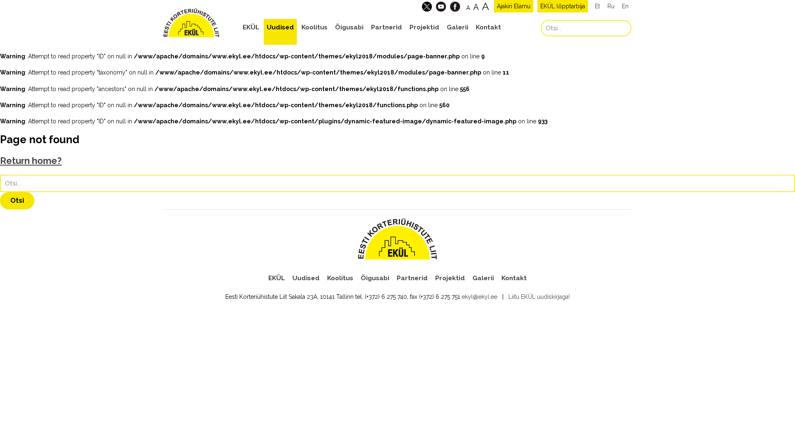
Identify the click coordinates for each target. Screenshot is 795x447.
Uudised (280, 27)
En (625, 6)
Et (597, 6)
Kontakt (488, 27)
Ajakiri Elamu (513, 6)
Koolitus (314, 27)
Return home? (31, 161)
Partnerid (386, 27)
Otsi (17, 200)
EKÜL (251, 27)
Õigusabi (349, 27)
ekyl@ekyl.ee (479, 296)
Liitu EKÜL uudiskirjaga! (539, 296)
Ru (610, 6)
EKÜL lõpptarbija (562, 6)
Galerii (457, 27)
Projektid (424, 27)
